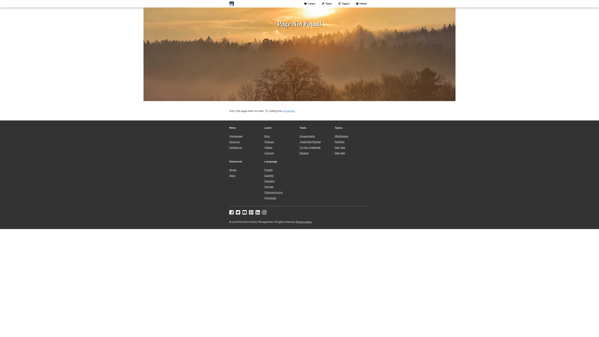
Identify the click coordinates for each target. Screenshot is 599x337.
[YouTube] (245, 213)
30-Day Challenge (310, 147)
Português (270, 198)
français (268, 186)
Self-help (340, 153)
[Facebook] (232, 213)
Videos (268, 147)
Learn (311, 3)
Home (363, 3)
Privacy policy (304, 221)
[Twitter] (239, 213)
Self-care (340, 147)
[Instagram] (265, 213)
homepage (288, 111)
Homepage (235, 136)
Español (269, 175)
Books (233, 169)
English (268, 169)
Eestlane (269, 181)
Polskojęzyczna (273, 192)
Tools (328, 3)
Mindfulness (341, 136)
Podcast (269, 141)
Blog (267, 136)
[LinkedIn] (258, 213)
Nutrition (339, 141)
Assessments (307, 136)
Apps (232, 175)
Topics (345, 3)
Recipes (304, 153)
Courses (269, 153)
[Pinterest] (252, 213)
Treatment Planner (310, 141)
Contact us (235, 147)
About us (234, 141)
